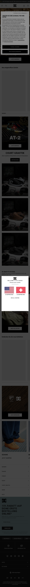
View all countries (15, 297)
